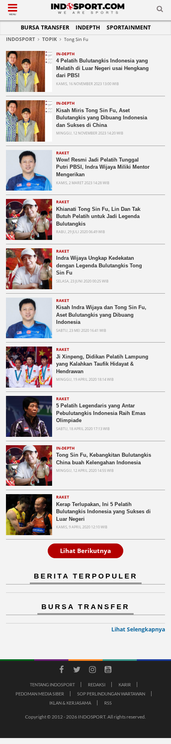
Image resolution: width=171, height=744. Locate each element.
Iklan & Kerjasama (70, 702)
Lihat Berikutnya (85, 551)
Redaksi (96, 684)
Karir (125, 684)
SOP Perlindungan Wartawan (111, 693)
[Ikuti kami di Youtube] (107, 670)
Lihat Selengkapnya (138, 629)
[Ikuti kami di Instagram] (92, 670)
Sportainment (129, 27)
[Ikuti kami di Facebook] (61, 670)
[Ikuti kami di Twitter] (76, 670)
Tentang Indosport (52, 684)
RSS (108, 702)
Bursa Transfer (45, 27)
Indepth (88, 27)
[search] (160, 10)
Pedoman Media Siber (40, 693)
